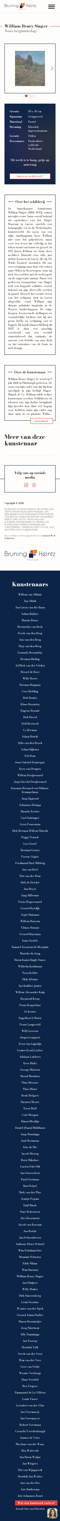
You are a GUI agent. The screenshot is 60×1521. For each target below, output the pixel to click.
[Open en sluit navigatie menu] (52, 6)
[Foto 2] (34, 96)
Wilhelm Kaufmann (30, 966)
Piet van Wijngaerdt (30, 1470)
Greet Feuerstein (30, 824)
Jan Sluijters (30, 1283)
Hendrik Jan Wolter (30, 1476)
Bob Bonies (30, 698)
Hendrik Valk (30, 1347)
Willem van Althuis (30, 594)
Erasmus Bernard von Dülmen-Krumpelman (30, 790)
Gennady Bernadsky (30, 653)
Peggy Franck (30, 837)
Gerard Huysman (30, 934)
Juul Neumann (30, 1141)
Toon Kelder (30, 973)
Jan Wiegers (30, 1463)
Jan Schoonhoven (30, 1237)
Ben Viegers (30, 1386)
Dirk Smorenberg (30, 1296)
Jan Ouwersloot (30, 1173)
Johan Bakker (30, 614)
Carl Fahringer (30, 818)
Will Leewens (30, 1031)
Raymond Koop (30, 999)
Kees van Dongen (30, 769)
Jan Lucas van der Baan (30, 607)
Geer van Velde (30, 1367)
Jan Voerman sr (30, 1418)
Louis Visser (30, 1399)
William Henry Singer (30, 1276)
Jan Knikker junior (30, 986)
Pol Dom (30, 756)
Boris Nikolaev (30, 1160)
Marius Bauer (30, 620)
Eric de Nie (30, 1147)
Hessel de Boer (30, 672)
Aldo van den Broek (30, 743)
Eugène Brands (30, 711)
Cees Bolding (30, 691)
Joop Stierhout (30, 1328)
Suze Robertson (30, 1212)
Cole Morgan (30, 1115)
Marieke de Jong (30, 953)
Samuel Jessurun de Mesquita (30, 947)
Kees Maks (30, 1063)
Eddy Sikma (30, 1263)
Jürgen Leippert (30, 1037)
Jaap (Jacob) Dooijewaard (30, 782)
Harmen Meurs (30, 1102)
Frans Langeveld (30, 1024)
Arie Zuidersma (30, 1489)
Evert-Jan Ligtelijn (30, 1044)
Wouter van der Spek (30, 1309)
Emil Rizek (30, 1205)
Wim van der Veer (30, 1360)
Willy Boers (30, 678)
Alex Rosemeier (30, 1218)
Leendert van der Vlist (30, 1405)
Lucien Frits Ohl (30, 1166)
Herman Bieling (30, 659)
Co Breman (30, 730)
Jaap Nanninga (30, 1134)
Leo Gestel (30, 844)
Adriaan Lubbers (30, 1057)
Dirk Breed (30, 717)
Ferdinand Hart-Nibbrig (30, 863)
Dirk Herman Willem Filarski (30, 831)
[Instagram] (26, 485)
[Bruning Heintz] (20, 6)
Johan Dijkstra (30, 749)
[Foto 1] (30, 96)
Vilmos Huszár (30, 928)
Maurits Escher (30, 811)
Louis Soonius (30, 1302)
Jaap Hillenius (30, 895)
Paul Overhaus (30, 1179)
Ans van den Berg (30, 640)
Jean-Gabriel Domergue (30, 762)
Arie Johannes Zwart (30, 1496)
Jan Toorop (30, 1341)
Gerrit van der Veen (30, 1354)
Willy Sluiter (30, 1289)
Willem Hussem (30, 921)
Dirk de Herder (30, 882)
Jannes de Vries (30, 1438)
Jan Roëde (30, 1231)
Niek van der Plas (30, 1192)
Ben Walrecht (30, 1451)
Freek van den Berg (30, 633)
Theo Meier (30, 1089)
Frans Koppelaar (30, 1005)
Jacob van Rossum (30, 1225)
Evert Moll (30, 1108)
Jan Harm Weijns (30, 1457)
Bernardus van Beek (30, 627)
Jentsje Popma (30, 1199)
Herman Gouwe (30, 850)
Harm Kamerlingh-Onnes (30, 960)
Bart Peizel (30, 1186)
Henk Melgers (30, 1095)
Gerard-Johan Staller (30, 1315)
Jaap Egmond (30, 798)
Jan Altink (30, 601)
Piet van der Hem (30, 876)
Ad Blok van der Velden (30, 665)
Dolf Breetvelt (30, 724)
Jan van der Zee (30, 1483)
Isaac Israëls (30, 940)
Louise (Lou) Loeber (30, 1050)
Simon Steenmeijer (30, 1321)
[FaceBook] (34, 485)
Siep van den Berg (30, 646)
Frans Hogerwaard (30, 902)
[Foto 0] (26, 96)
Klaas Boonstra (30, 704)
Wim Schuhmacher (30, 1250)
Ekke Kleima (30, 979)
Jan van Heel (30, 869)
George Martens (30, 1070)
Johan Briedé (30, 736)
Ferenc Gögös (30, 857)
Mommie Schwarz (30, 1257)
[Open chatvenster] (52, 1513)
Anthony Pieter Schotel (30, 1244)
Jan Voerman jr (30, 1412)
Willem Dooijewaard (30, 775)
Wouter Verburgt (30, 1373)
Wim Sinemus (30, 1270)
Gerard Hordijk (30, 908)
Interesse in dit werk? (30, 176)
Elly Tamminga (30, 1334)
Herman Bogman (30, 685)
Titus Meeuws (30, 1083)
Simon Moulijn (30, 1121)
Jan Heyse (30, 889)
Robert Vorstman (30, 1425)
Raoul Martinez (30, 1076)
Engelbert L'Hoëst (30, 1018)
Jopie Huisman (30, 915)
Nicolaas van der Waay (30, 1444)
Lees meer (41, 421)
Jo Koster (30, 1012)
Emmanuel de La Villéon (30, 1392)
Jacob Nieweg (30, 1154)
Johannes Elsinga (30, 805)
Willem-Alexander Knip (30, 992)
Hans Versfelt (30, 1380)
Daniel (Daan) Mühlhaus (30, 1128)
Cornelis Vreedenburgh (30, 1431)
